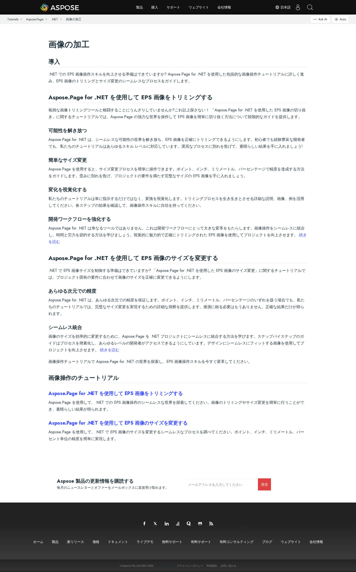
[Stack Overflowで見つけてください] (178, 524)
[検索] (310, 7)
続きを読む (109, 350)
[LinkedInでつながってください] (167, 524)
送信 (264, 484)
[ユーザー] (298, 7)
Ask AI (322, 19)
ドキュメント (118, 541)
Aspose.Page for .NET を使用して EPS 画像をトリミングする (115, 393)
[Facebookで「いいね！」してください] (144, 524)
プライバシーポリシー (190, 565)
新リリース (75, 541)
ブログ (267, 541)
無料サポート (172, 541)
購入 (154, 7)
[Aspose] (60, 7)
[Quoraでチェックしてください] (189, 524)
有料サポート (201, 541)
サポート (173, 7)
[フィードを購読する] (211, 524)
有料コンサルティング (237, 541)
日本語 (285, 7)
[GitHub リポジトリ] (200, 524)
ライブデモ (145, 541)
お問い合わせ (228, 565)
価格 (96, 541)
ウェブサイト (199, 7)
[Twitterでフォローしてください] (156, 524)
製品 (139, 7)
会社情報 (224, 7)
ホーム (38, 541)
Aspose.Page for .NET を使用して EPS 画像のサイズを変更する (118, 423)
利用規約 (212, 565)
